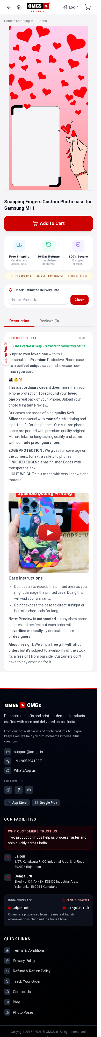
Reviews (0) (49, 321)
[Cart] (88, 7)
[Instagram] (8, 790)
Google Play (48, 803)
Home (8, 21)
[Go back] (8, 7)
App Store (19, 803)
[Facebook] (19, 790)
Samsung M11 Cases (31, 21)
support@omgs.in (28, 752)
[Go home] (19, 7)
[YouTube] (29, 790)
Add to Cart (52, 223)
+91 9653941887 (28, 761)
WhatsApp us (25, 770)
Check (79, 300)
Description (19, 321)
